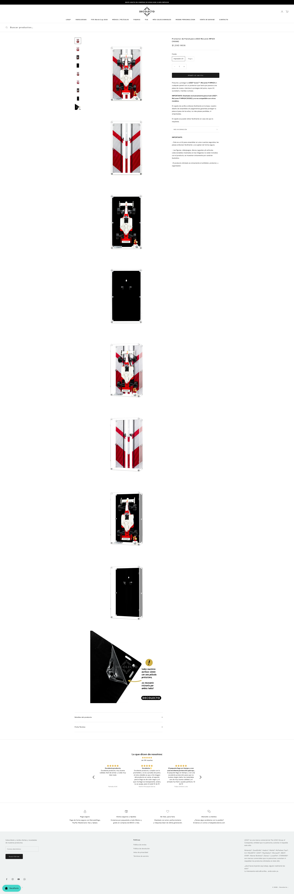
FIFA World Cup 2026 (99, 20)
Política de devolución (141, 849)
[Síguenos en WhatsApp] (24, 879)
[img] (147, 757)
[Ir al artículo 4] (78, 65)
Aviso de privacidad (140, 852)
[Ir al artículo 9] (78, 107)
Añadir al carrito (195, 75)
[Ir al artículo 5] (78, 74)
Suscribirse (14, 857)
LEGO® (68, 20)
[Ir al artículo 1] (78, 41)
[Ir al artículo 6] (78, 82)
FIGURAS (136, 20)
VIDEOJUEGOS (81, 20)
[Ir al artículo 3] (78, 57)
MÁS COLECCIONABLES (162, 20)
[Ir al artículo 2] (78, 49)
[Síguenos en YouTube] (18, 879)
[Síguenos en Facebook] (7, 879)
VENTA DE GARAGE (207, 20)
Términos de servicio (141, 856)
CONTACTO (223, 20)
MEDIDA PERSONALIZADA (185, 20)
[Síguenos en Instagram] (12, 879)
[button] (94, 777)
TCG (146, 20)
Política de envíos (139, 845)
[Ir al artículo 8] (78, 98)
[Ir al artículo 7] (78, 90)
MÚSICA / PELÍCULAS (120, 20)
